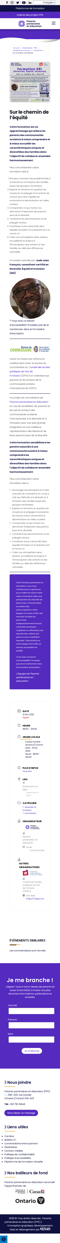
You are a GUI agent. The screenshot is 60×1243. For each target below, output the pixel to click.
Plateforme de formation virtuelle (23, 1161)
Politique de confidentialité (19, 1154)
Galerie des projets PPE (30, 15)
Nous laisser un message (21, 1113)
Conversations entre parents (21, 1143)
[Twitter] (18, 2)
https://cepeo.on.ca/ (37, 898)
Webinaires (10, 1147)
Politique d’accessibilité (17, 1158)
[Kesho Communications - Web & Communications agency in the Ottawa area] (45, 1229)
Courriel (12, 1005)
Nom (10, 1034)
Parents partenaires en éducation (29, 402)
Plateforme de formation (30, 8)
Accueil (16, 48)
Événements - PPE (29, 48)
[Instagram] (12, 2)
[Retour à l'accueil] (30, 23)
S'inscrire (27, 771)
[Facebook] (7, 2)
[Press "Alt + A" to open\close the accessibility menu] (3, 1239)
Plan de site (49, 1222)
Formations (38, 50)
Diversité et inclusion (21, 50)
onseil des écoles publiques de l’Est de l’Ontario (30, 371)
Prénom (12, 1019)
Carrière (9, 1136)
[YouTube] (24, 2)
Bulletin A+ (10, 1140)
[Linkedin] (30, 2)
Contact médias (13, 1150)
